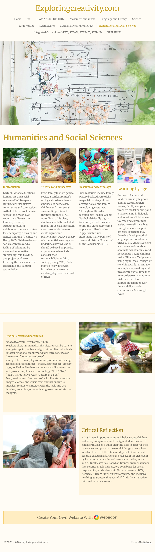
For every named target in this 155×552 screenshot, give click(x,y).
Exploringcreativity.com (78, 8)
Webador (147, 542)
